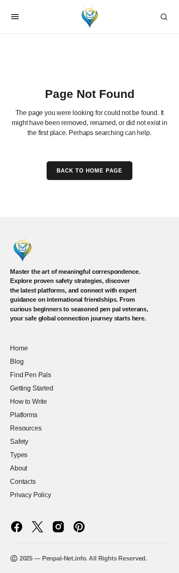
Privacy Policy (30, 494)
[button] (15, 17)
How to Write (28, 401)
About (18, 468)
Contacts (23, 481)
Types (18, 454)
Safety (19, 441)
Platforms (23, 414)
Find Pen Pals (30, 374)
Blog (16, 361)
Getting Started (31, 388)
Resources (26, 428)
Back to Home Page (90, 171)
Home (18, 348)
